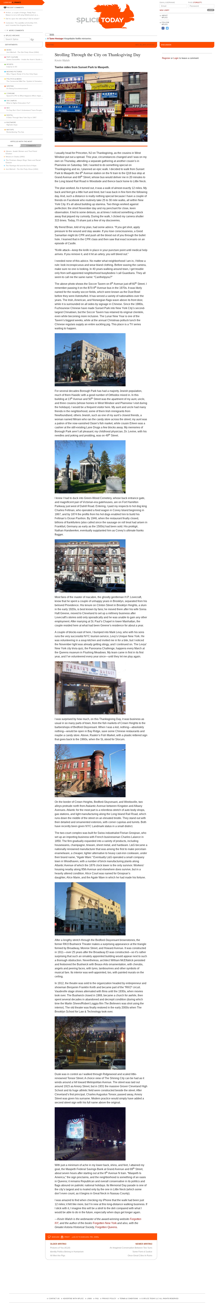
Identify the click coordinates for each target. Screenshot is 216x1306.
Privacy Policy (109, 1299)
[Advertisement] (199, 27)
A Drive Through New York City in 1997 (21, 117)
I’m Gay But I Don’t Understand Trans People (24, 110)
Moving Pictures (14, 72)
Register (166, 58)
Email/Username (167, 3)
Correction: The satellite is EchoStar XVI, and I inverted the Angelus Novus (21, 24)
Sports (9, 64)
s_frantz (16, 2)
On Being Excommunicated (17, 88)
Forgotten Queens (106, 1227)
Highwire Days (11, 125)
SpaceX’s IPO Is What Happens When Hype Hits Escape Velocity (31, 96)
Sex (8, 108)
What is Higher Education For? (18, 103)
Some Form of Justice (142, 1252)
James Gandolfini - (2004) (26, 59)
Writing (10, 86)
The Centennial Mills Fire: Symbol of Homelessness (26, 81)
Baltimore (11, 122)
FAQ (97, 1299)
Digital (9, 115)
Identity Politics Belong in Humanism (67, 1252)
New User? (164, 10)
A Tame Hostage (55, 38)
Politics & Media (14, 79)
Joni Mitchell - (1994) (22, 52)
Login (176, 58)
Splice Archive (13, 36)
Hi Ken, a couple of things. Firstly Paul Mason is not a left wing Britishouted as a (22, 14)
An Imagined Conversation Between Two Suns (131, 1248)
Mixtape (10, 130)
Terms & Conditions (129, 1299)
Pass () (195, 3)
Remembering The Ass (15, 132)
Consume (10, 93)
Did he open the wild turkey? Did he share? (22, 19)
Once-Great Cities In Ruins (140, 1255)
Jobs (89, 1299)
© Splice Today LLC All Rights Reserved (159, 1299)
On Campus (11, 101)
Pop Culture (12, 57)
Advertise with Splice (73, 1299)
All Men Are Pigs (57, 1255)
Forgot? (197, 3)
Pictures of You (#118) (60, 1248)
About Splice (165, 17)
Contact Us (54, 1299)
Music (9, 50)
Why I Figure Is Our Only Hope (22, 74)
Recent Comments (15, 8)
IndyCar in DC (11, 67)
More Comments (16, 31)
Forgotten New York (105, 1223)
